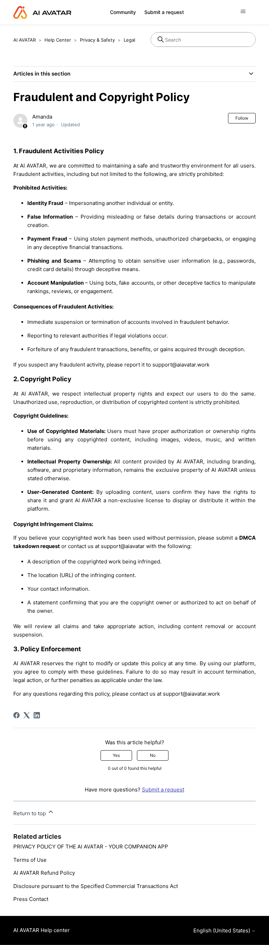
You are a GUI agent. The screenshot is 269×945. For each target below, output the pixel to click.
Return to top (30, 813)
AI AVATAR (24, 40)
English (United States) (222, 930)
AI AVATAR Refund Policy (44, 872)
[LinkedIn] (37, 715)
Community (123, 12)
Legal (129, 40)
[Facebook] (16, 715)
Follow (241, 118)
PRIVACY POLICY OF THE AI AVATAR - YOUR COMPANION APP (90, 846)
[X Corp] (26, 715)
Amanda (42, 116)
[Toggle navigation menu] (243, 11)
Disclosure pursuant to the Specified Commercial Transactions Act (95, 886)
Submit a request (164, 12)
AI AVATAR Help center (41, 930)
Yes (116, 755)
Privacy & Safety (97, 40)
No (153, 755)
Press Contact (30, 899)
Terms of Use (30, 860)
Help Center (57, 40)
